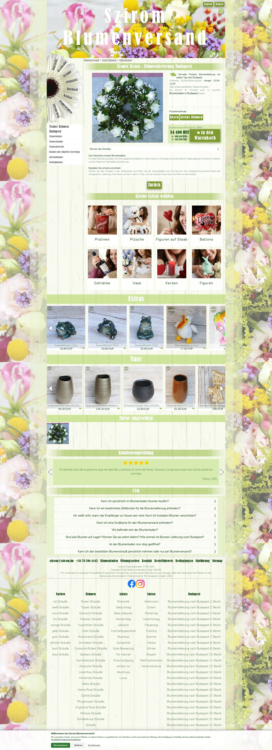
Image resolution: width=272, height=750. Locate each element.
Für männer (123, 654)
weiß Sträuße (60, 607)
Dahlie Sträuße (90, 696)
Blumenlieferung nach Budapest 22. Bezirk (194, 725)
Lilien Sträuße (90, 631)
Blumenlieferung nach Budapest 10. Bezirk (194, 654)
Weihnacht (151, 601)
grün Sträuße (60, 637)
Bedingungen (184, 561)
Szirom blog (56, 110)
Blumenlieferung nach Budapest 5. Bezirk (194, 625)
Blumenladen (66, 107)
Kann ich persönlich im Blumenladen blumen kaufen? (135, 501)
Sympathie (123, 643)
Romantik (123, 601)
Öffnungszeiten (129, 561)
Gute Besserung (123, 648)
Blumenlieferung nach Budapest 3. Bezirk (194, 613)
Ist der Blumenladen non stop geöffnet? (134, 544)
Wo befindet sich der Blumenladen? (135, 530)
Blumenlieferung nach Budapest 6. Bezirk (194, 631)
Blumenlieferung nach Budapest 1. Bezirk (194, 601)
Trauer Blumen (109, 60)
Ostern (151, 607)
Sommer (151, 637)
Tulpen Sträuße (91, 607)
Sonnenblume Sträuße (90, 660)
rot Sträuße (60, 601)
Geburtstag (123, 607)
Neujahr (151, 654)
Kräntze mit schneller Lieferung (64, 152)
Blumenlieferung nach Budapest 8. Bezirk (194, 643)
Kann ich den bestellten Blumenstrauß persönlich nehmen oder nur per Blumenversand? (135, 551)
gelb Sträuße (60, 631)
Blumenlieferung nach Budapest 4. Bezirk (194, 619)
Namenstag (123, 619)
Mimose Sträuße (90, 713)
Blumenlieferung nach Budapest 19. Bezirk (194, 707)
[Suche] (221, 54)
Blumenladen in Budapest (183, 93)
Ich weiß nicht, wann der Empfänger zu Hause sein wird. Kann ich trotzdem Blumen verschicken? (134, 515)
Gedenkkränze (56, 162)
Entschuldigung (123, 660)
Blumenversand (91, 60)
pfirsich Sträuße (60, 643)
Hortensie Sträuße (90, 678)
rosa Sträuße (60, 613)
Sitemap (217, 561)
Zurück (154, 185)
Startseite (55, 64)
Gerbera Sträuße (90, 654)
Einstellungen (94, 745)
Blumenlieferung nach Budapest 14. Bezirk (194, 678)
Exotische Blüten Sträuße (91, 648)
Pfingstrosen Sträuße (90, 701)
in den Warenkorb (205, 135)
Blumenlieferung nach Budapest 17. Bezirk (194, 696)
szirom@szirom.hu (62, 561)
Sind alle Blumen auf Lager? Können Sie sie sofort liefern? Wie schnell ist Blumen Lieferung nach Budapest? (135, 537)
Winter (151, 648)
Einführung (203, 561)
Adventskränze (56, 157)
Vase (136, 359)
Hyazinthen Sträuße (90, 625)
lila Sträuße (60, 619)
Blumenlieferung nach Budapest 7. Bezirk (194, 637)
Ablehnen (78, 745)
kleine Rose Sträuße (91, 690)
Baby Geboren (123, 613)
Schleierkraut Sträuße (90, 719)
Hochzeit (72, 89)
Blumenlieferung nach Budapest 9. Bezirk (194, 648)
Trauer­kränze (125, 60)
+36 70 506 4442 (87, 561)
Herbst (151, 643)
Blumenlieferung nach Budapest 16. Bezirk (194, 690)
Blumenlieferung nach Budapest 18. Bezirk (194, 701)
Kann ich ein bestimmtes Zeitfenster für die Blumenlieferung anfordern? (134, 508)
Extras (136, 299)
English (208, 4)
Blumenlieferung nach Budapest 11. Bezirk (194, 660)
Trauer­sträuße (56, 142)
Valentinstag (151, 619)
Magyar (219, 4)
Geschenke (62, 66)
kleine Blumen (191, 117)
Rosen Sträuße (90, 601)
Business (123, 637)
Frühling (151, 631)
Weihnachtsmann (151, 660)
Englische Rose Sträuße (91, 707)
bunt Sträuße (60, 648)
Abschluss (123, 672)
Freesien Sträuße (91, 619)
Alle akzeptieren (61, 745)
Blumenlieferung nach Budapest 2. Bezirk (194, 607)
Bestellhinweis (163, 561)
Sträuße (67, 74)
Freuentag (151, 625)
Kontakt (147, 561)
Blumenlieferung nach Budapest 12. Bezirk (194, 666)
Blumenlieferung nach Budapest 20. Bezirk (194, 713)
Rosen (174, 117)
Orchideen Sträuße (91, 643)
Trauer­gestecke (56, 147)
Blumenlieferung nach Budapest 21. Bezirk (194, 719)
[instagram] (140, 584)
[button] (222, 328)
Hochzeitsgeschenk (123, 631)
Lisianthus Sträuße (91, 672)
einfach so (123, 666)
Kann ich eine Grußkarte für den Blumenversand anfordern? (135, 523)
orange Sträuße (60, 625)
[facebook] (132, 584)
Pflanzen (72, 81)
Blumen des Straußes (100, 149)
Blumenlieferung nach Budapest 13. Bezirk (194, 672)
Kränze (68, 97)
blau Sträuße (60, 654)
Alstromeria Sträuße (91, 637)
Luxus (123, 678)
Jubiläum (123, 625)
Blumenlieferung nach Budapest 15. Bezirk (194, 684)
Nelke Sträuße (91, 684)
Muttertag (151, 613)
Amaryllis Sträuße (90, 666)
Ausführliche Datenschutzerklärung (66, 740)
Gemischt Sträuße (90, 613)
